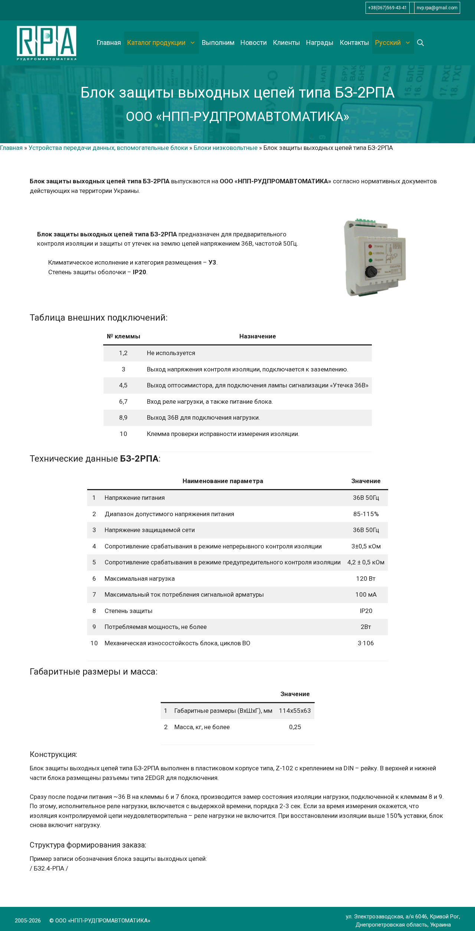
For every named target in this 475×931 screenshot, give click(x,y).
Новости (253, 42)
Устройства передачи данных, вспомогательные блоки (108, 147)
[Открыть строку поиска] (420, 43)
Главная (108, 42)
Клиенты (286, 42)
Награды (320, 42)
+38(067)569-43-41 (387, 7)
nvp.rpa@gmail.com (437, 7)
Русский (388, 42)
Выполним (218, 42)
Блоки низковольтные (226, 147)
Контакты (354, 42)
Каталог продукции (156, 42)
